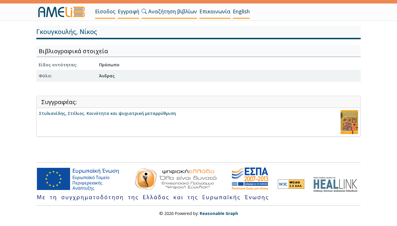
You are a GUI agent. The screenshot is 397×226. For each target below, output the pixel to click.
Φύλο (45, 76)
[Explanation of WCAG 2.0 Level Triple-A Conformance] (291, 184)
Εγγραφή (128, 11)
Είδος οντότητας (57, 64)
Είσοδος (105, 11)
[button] (144, 11)
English (241, 11)
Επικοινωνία (214, 11)
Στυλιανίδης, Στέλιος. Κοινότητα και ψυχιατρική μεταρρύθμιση (107, 113)
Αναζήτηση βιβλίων (172, 11)
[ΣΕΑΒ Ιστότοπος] (337, 183)
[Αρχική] (63, 12)
